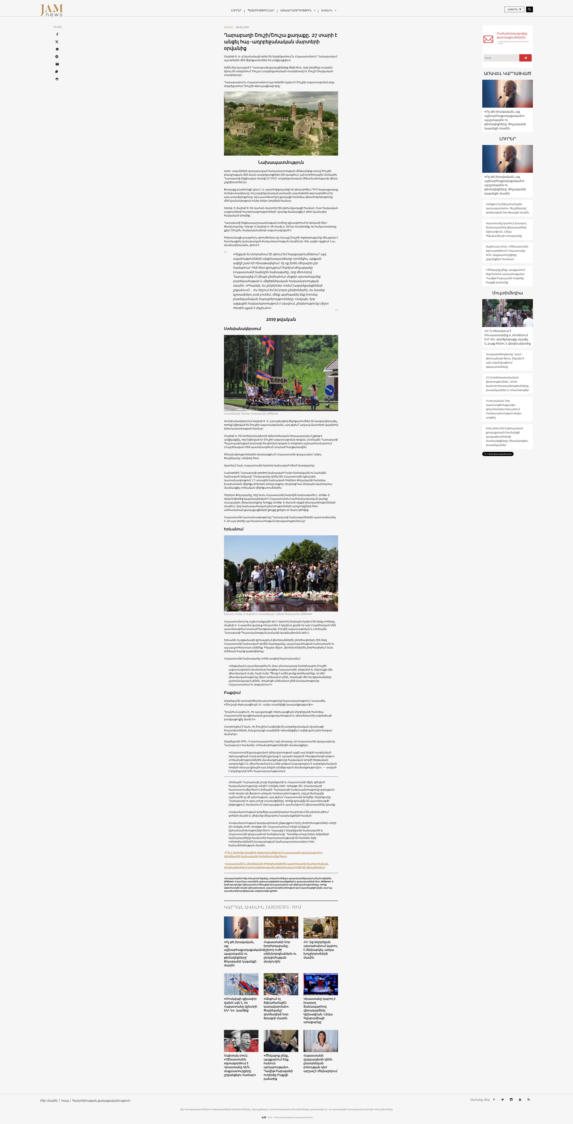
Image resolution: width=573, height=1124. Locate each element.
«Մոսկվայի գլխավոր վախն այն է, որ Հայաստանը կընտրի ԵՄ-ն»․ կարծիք (240, 1004)
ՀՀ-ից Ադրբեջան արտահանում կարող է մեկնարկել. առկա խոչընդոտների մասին (320, 949)
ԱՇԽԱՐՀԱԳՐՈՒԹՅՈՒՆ (296, 10)
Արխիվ (229, 27)
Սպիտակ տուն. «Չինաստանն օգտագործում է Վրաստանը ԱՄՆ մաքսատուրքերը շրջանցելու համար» (240, 1065)
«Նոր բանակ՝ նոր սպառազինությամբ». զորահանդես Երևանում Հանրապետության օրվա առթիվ (504, 409)
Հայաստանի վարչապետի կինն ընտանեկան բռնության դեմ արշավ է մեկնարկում (320, 1063)
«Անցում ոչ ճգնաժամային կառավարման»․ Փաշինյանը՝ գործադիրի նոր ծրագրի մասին (277, 1008)
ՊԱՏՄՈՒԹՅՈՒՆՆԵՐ (261, 10)
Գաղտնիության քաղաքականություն (101, 1100)
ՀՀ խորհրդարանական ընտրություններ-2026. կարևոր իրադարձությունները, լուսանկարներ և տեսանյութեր (507, 384)
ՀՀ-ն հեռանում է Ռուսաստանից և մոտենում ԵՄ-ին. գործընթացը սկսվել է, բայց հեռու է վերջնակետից (507, 337)
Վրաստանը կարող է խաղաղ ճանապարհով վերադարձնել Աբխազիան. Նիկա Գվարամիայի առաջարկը (320, 1010)
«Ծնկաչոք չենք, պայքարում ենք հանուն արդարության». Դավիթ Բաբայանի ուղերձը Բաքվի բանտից (278, 1067)
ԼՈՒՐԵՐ (236, 10)
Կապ (65, 1100)
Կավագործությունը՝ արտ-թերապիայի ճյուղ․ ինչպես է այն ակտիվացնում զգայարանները (505, 360)
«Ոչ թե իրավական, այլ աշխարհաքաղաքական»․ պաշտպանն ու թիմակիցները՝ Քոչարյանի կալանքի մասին (241, 953)
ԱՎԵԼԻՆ (327, 10)
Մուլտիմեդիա (507, 293)
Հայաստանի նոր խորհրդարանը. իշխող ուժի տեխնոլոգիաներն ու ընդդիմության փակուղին (280, 951)
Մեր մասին (49, 1100)
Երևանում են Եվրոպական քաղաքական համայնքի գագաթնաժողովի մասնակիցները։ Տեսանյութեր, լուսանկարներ (507, 436)
